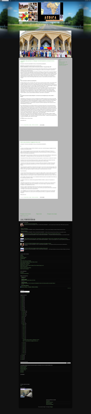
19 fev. (24, 334)
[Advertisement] (39, 134)
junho (23, 318)
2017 (22, 307)
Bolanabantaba (22, 258)
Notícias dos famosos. (24, 231)
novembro (23, 312)
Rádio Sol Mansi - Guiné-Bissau (25, 263)
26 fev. (24, 327)
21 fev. (24, 332)
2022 (22, 301)
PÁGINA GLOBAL (24, 279)
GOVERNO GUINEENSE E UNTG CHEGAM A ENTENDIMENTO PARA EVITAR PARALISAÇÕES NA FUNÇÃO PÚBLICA (38, 283)
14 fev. (24, 342)
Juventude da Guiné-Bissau (24, 273)
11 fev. (24, 346)
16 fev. (24, 338)
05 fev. (24, 352)
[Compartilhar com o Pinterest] (43, 124)
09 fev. (24, 348)
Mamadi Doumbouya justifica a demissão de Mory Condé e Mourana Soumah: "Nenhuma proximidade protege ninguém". (42, 233)
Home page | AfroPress (25, 285)
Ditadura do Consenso (49, 402)
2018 (22, 306)
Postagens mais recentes (25, 213)
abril (23, 321)
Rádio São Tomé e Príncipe (24, 264)
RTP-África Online (61, 63)
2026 (22, 296)
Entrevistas (22, 272)
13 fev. (24, 343)
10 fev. (24, 347)
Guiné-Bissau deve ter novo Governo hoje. (30, 223)
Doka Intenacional (49, 403)
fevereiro (23, 323)
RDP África (22, 256)
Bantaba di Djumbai (23, 257)
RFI (20, 259)
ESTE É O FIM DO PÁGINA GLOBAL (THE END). (28, 280)
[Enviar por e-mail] (40, 124)
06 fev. (24, 351)
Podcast (21, 255)
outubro (23, 313)
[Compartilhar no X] (42, 124)
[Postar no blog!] (41, 124)
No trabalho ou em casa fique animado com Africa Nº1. (63, 64)
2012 (22, 358)
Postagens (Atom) (25, 215)
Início (21, 385)
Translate (27, 292)
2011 (22, 359)
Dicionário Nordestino (23, 366)
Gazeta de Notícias (23, 367)
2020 (22, 303)
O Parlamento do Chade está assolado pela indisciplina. (30, 27)
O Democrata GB (24, 282)
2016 (22, 308)
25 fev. (24, 328)
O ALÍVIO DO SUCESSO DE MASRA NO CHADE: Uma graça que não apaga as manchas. (37, 243)
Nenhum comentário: (35, 197)
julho (23, 317)
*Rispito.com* (23, 277)
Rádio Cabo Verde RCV (23, 266)
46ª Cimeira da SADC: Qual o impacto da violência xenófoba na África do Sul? (36, 248)
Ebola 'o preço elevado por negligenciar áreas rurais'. (30, 142)
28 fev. (24, 324)
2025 (22, 297)
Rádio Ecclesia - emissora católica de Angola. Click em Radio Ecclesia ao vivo (32, 265)
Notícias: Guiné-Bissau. (24, 228)
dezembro (23, 311)
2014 (22, 355)
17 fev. (24, 337)
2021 (22, 302)
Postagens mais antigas (52, 213)
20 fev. (24, 333)
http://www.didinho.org (23, 368)
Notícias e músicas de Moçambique (25, 267)
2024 (22, 298)
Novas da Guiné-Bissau (49, 404)
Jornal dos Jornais (23, 369)
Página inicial (39, 213)
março (23, 322)
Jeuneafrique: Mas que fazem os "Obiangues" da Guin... (31, 339)
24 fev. (24, 329)
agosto (23, 316)
